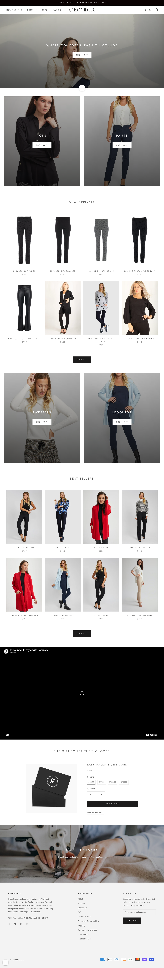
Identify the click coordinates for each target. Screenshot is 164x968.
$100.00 (112, 782)
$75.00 (101, 782)
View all (82, 359)
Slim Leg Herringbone (101, 271)
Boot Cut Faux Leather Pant (24, 339)
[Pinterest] (27, 923)
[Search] (150, 9)
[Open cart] (156, 9)
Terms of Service (84, 939)
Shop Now (82, 55)
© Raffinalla (17, 960)
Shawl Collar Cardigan (24, 615)
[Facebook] (9, 923)
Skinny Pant (101, 615)
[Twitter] (15, 923)
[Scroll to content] (82, 88)
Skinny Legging (63, 615)
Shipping (81, 925)
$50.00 (91, 782)
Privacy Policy (83, 934)
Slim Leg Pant (63, 548)
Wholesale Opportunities (88, 921)
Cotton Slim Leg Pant (139, 615)
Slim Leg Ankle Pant (24, 548)
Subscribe (132, 920)
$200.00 (124, 782)
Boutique (81, 903)
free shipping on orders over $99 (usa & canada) (82, 3)
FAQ (79, 912)
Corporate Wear (84, 916)
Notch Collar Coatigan (63, 339)
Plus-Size (58, 10)
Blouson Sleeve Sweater (139, 339)
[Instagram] (21, 923)
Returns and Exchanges (87, 930)
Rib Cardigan (101, 548)
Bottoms (32, 10)
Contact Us (82, 908)
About (80, 899)
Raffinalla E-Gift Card (107, 765)
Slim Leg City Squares (62, 271)
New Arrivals (14, 10)
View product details (95, 813)
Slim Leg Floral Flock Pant (140, 271)
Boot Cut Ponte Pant (140, 548)
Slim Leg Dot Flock (24, 271)
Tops (44, 10)
